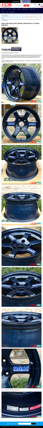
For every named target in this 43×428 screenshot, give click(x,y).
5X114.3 (24, 14)
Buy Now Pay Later (15, 1)
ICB (37, 9)
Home (2, 14)
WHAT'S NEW (3, 9)
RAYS (8, 14)
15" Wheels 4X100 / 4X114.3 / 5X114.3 (16, 14)
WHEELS (18, 9)
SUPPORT (35, 4)
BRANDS (14, 9)
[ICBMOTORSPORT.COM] (6, 5)
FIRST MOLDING (25, 9)
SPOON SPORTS (32, 9)
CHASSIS (9, 9)
